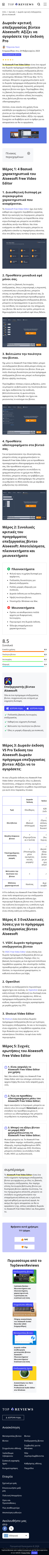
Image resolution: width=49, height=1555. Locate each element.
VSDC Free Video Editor (15, 952)
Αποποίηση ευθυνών (12, 1512)
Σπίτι (4, 12)
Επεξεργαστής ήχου (23, 1368)
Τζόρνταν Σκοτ (13, 47)
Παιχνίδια (29, 1468)
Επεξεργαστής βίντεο (11, 54)
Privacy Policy (25, 1553)
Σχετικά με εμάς (9, 1483)
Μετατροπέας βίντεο (23, 1333)
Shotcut (8, 1019)
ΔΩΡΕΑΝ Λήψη (14, 1417)
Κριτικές (12, 12)
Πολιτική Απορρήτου (12, 1495)
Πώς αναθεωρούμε (11, 1508)
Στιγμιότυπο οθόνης (23, 1304)
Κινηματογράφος (10, 1468)
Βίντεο (27, 1436)
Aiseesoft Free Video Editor (17, 209)
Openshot (32, 990)
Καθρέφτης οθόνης (33, 1463)
